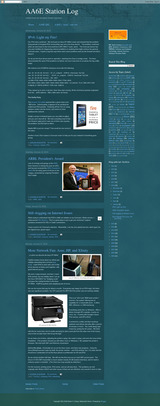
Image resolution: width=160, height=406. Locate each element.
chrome (129, 86)
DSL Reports (42, 220)
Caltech (120, 86)
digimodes (119, 93)
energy (111, 97)
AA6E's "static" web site (66, 24)
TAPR (131, 145)
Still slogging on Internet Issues (50, 212)
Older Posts (98, 384)
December (116, 188)
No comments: (53, 142)
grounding (131, 101)
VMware (118, 151)
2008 (113, 246)
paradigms (129, 123)
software (119, 138)
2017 (113, 182)
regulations (122, 134)
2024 (113, 166)
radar (114, 132)
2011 (113, 236)
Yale (123, 155)
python (113, 130)
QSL (127, 130)
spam (116, 143)
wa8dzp (125, 151)
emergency (128, 95)
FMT (124, 99)
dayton (111, 93)
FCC (112, 99)
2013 (113, 230)
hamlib (122, 104)
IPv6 (48, 145)
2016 (113, 185)
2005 (113, 256)
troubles (113, 149)
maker (118, 119)
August (115, 195)
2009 (113, 243)
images (121, 109)
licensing (118, 117)
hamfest (114, 104)
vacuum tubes (123, 149)
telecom (118, 147)
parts (110, 125)
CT (118, 91)
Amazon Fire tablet (38, 102)
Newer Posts (31, 384)
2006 (113, 253)
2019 (113, 176)
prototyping (112, 128)
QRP (122, 130)
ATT (120, 82)
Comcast (36, 145)
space (111, 143)
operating (112, 123)
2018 (113, 179)
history (131, 107)
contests (111, 91)
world (121, 153)
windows (114, 153)
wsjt (126, 153)
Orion (122, 123)
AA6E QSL (44, 24)
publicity (131, 128)
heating (116, 107)
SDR (110, 138)
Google (117, 101)
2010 (113, 240)
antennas (131, 76)
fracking (130, 99)
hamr (40, 199)
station (110, 145)
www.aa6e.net (126, 45)
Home (31, 24)
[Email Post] (61, 142)
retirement (112, 136)
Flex (118, 99)
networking (56, 376)
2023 (113, 169)
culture (124, 91)
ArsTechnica (112, 80)
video (132, 149)
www (111, 155)
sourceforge (128, 141)
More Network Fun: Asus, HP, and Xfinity (58, 250)
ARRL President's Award (45, 158)
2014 (113, 227)
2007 (113, 249)
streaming (124, 145)
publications (122, 128)
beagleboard (118, 84)
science (129, 136)
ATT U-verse (127, 82)
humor (114, 109)
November (116, 191)
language (111, 117)
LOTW (111, 119)
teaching (111, 147)
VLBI (112, 151)
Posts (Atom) (39, 389)
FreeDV (111, 101)
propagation (126, 126)
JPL (119, 114)
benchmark (37, 237)
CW (130, 91)
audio (110, 84)
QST (133, 130)
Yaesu (118, 155)
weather (131, 151)
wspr (131, 153)
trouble (132, 147)
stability (131, 143)
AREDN (122, 78)
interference (121, 112)
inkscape (111, 112)
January (116, 204)
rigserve (121, 136)
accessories (113, 76)
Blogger (103, 401)
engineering (120, 97)
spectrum (123, 143)
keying (125, 114)
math (125, 119)
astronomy (112, 82)
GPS (123, 101)
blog (110, 87)
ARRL (55, 163)
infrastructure (129, 109)
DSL (127, 93)
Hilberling (123, 107)
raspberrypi (112, 134)
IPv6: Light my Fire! (42, 37)
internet (42, 145)
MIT (131, 119)
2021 (113, 172)
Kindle (131, 114)
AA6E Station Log (52, 10)
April (114, 201)
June (115, 198)
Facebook (131, 97)
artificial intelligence (126, 80)
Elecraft (118, 95)
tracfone (125, 147)
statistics (117, 145)
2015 (113, 224)
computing (43, 376)
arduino (114, 78)
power (117, 125)
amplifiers (123, 75)
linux (126, 116)
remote (130, 134)
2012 (113, 233)
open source (126, 121)
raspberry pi (126, 132)
